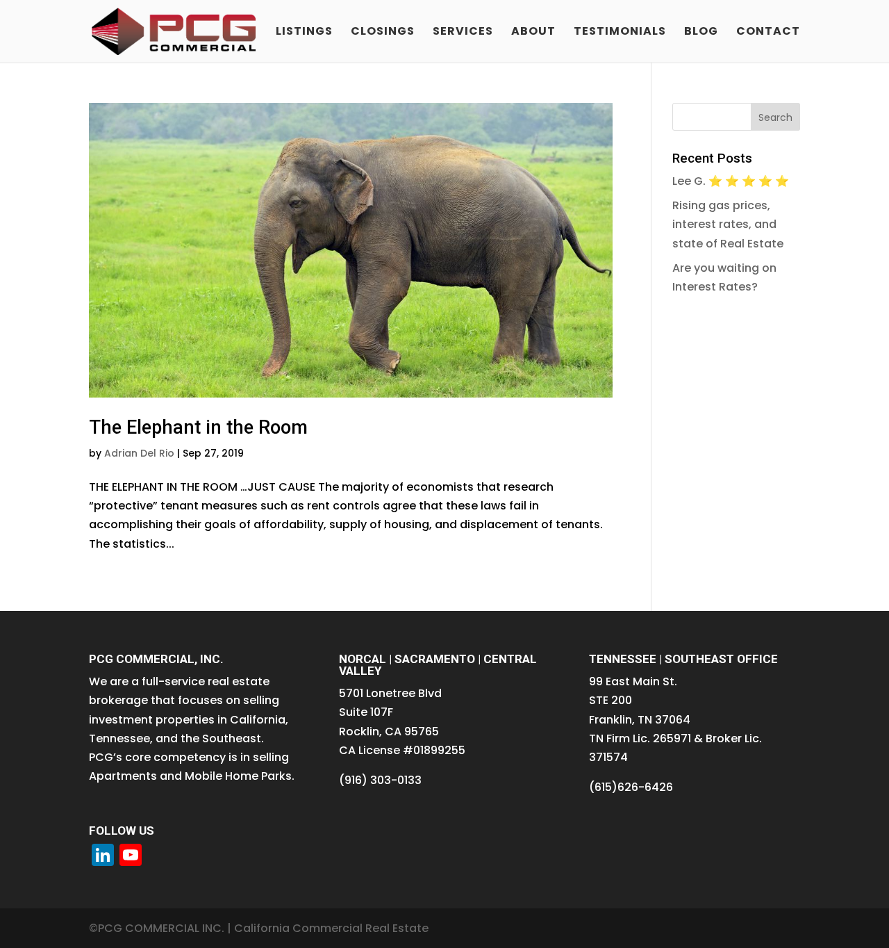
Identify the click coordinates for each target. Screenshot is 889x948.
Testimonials (620, 32)
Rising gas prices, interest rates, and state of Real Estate (727, 224)
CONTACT (768, 32)
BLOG (701, 32)
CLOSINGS (383, 32)
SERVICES (463, 32)
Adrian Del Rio (139, 453)
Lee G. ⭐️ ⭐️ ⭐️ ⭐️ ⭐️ (730, 181)
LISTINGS (304, 32)
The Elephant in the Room (198, 427)
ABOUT (533, 32)
